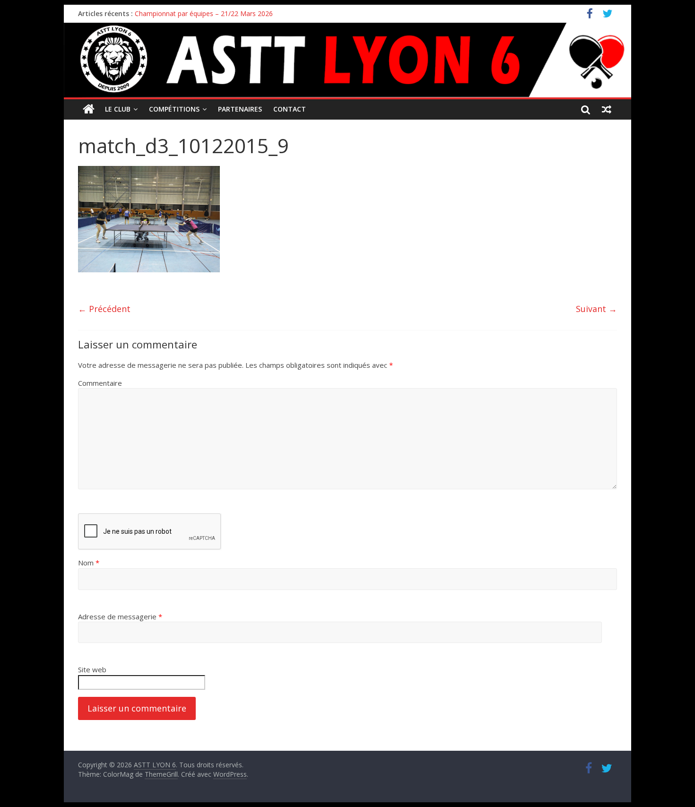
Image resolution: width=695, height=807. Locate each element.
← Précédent (104, 308)
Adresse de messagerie (120, 616)
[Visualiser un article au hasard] (606, 109)
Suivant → (596, 308)
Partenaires (240, 108)
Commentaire (100, 383)
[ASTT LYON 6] (347, 60)
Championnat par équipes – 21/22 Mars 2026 (204, 13)
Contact (289, 108)
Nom (88, 562)
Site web (92, 669)
